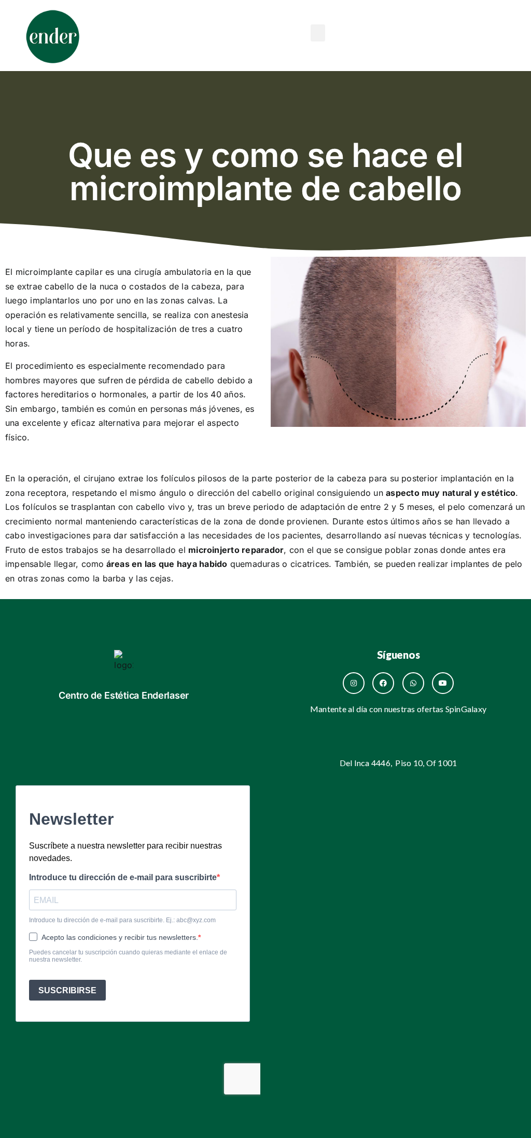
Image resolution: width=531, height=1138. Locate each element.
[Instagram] (354, 683)
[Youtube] (443, 683)
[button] (318, 32)
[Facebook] (383, 683)
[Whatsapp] (413, 683)
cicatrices (309, 564)
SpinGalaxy (465, 709)
